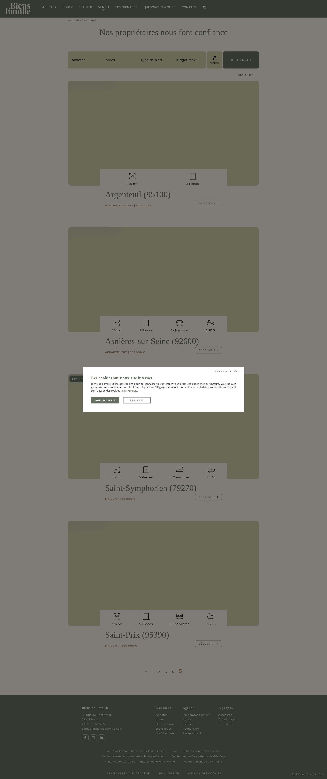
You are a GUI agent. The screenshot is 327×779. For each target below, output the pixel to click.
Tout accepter (105, 400)
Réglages (137, 400)
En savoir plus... (130, 390)
